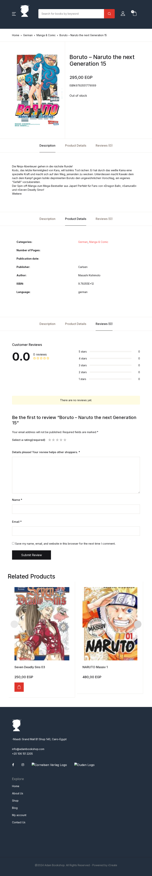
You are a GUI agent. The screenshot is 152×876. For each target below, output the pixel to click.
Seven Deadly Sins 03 (29, 667)
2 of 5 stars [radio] (53, 439)
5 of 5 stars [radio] (64, 439)
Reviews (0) (104, 145)
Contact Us (18, 822)
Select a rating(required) (28, 440)
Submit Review (31, 555)
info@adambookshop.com (28, 749)
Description (47, 145)
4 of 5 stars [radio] (61, 439)
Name (17, 500)
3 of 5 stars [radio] (57, 439)
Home (15, 35)
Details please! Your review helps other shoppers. (46, 452)
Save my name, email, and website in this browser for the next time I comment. (65, 543)
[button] (14, 14)
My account (19, 815)
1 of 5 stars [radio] (49, 439)
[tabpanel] (37, 90)
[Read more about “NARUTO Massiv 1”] (84, 685)
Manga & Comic (46, 35)
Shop (15, 800)
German (28, 35)
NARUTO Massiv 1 (95, 667)
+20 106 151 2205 (22, 753)
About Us (17, 793)
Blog (15, 807)
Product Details (75, 145)
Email (17, 521)
